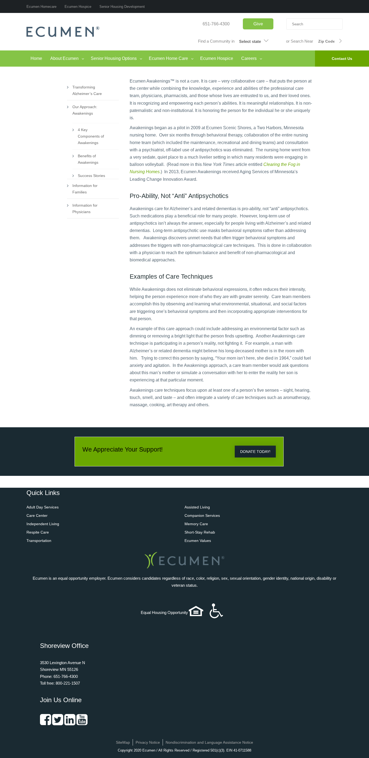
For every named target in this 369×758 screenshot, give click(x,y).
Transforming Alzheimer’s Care (87, 90)
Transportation (38, 540)
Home (36, 58)
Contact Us (342, 58)
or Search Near (299, 41)
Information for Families (85, 188)
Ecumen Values (198, 540)
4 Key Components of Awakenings (91, 136)
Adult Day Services (42, 507)
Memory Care (196, 524)
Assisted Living (197, 507)
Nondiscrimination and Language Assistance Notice (209, 742)
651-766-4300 (216, 24)
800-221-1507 (68, 683)
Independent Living (42, 524)
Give (258, 23)
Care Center (37, 515)
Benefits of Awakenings (88, 159)
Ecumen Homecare (41, 7)
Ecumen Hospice (78, 7)
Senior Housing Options (114, 58)
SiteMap (123, 742)
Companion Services (202, 515)
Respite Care (37, 532)
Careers (249, 58)
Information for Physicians (85, 208)
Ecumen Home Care (168, 58)
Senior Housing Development (122, 7)
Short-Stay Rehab (200, 532)
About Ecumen (64, 58)
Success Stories (91, 175)
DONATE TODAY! (255, 451)
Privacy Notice (148, 742)
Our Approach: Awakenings (84, 110)
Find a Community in (216, 41)
